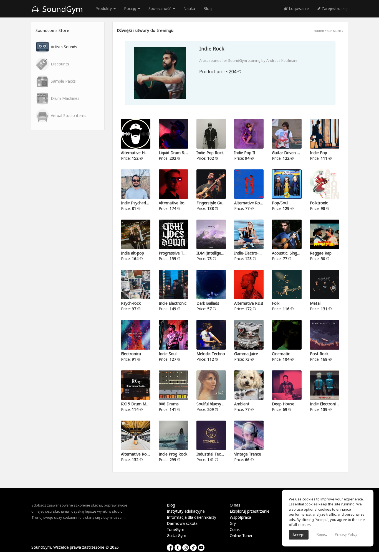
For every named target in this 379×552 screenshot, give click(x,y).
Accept (298, 534)
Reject (322, 534)
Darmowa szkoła (182, 523)
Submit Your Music (328, 31)
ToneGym (175, 529)
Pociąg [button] (130, 8)
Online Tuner (241, 535)
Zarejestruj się (334, 8)
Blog (207, 8)
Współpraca (240, 517)
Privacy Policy (346, 534)
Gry (233, 523)
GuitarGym (176, 535)
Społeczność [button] (160, 8)
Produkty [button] (104, 8)
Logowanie (298, 8)
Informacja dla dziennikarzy (191, 517)
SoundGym (61, 9)
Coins (235, 529)
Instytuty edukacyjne (186, 511)
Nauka (189, 8)
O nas (235, 505)
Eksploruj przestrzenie (249, 511)
